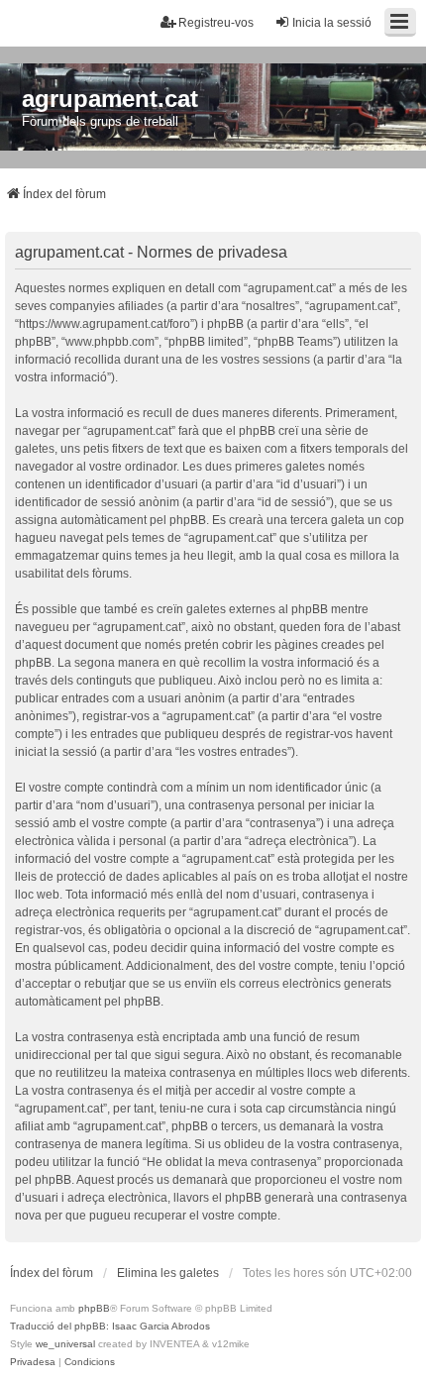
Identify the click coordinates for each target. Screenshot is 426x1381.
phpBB (94, 1308)
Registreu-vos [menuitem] (216, 23)
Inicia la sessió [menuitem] (332, 23)
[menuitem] (32, 1362)
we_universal (65, 1343)
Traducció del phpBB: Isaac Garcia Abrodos (110, 1326)
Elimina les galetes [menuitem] (168, 1273)
